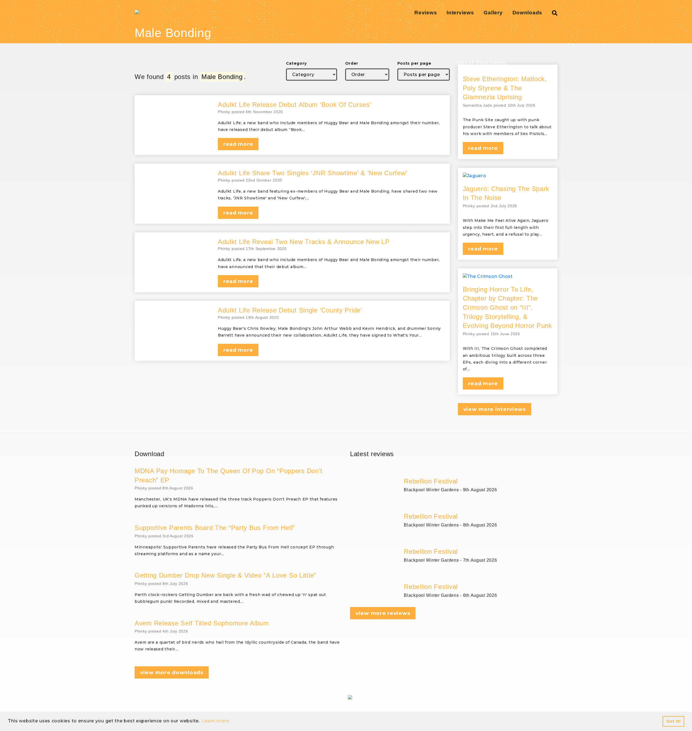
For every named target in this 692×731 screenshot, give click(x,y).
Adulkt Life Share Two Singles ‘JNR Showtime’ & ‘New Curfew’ (312, 173)
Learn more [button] (215, 720)
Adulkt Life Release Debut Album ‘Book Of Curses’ (294, 104)
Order (351, 63)
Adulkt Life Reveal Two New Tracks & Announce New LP (304, 241)
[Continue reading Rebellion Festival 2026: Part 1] (480, 576)
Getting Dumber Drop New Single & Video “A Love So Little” (225, 575)
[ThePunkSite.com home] (137, 12)
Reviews (425, 12)
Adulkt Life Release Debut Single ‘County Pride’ (290, 310)
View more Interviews (494, 409)
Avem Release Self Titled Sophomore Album (202, 623)
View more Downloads (171, 672)
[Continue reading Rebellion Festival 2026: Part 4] (480, 470)
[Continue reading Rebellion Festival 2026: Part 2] (480, 541)
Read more (238, 144)
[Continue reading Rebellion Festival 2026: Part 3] (480, 506)
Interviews (460, 12)
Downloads (527, 12)
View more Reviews (382, 613)
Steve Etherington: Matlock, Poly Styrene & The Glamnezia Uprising (505, 88)
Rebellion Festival (431, 481)
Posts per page (414, 63)
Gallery (493, 12)
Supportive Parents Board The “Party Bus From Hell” (215, 527)
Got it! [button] (673, 721)
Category (296, 63)
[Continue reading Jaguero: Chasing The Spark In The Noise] (508, 176)
